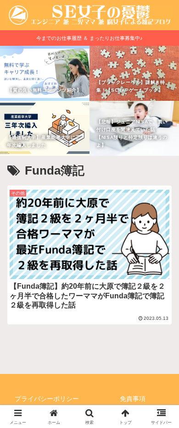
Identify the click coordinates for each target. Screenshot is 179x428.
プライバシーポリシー (47, 398)
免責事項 (132, 398)
